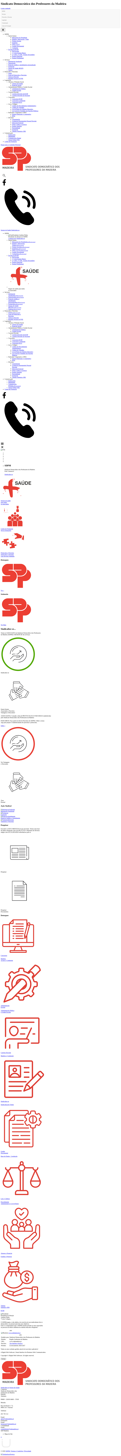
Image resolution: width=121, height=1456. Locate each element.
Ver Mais (3, 625)
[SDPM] (31, 1386)
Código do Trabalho (18, 107)
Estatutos (14, 43)
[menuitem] (7, 233)
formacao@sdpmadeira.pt (8, 1424)
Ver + (2, 590)
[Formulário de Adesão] (60, 654)
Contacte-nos (12, 238)
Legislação (4, 20)
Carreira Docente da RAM (20, 94)
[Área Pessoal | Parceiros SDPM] (60, 782)
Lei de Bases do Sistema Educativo (22, 109)
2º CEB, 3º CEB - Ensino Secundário (23, 54)
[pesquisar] (4, 178)
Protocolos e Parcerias (7, 17)
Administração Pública (19, 89)
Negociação (11, 63)
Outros (10, 70)
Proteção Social (16, 85)
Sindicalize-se (15, 230)
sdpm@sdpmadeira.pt (7, 1419)
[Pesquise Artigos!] (60, 853)
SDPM (3, 11)
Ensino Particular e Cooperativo (21, 114)
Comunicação (5, 23)
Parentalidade (16, 128)
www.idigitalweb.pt (14, 1333)
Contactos (15, 48)
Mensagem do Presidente (19, 37)
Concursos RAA (17, 102)
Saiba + (3, 726)
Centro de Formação (6, 26)
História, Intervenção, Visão (20, 39)
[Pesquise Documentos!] (60, 891)
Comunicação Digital (14, 138)
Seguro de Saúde (6, 230)
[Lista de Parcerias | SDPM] (60, 744)
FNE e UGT (16, 44)
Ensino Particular (17, 56)
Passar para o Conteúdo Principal (11, 145)
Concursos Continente (18, 100)
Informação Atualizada (15, 61)
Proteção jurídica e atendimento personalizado (22, 65)
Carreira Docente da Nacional (21, 95)
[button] (118, 11)
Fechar (3, 1359)
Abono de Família (17, 83)
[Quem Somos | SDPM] (60, 691)
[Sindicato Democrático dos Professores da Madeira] (31, 172)
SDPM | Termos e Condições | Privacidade (18, 1451)
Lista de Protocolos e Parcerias (17, 75)
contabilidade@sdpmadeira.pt (9, 1429)
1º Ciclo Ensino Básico (19, 53)
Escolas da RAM (13, 49)
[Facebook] (4, 186)
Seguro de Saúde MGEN (15, 68)
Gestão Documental (18, 46)
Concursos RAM (17, 99)
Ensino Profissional (18, 58)
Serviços (4, 14)
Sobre (10, 73)
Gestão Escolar (16, 90)
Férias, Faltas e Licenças (19, 124)
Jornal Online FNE (14, 140)
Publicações (11, 135)
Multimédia (11, 136)
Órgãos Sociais (16, 41)
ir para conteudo (5, 8)
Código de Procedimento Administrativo (24, 106)
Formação (11, 66)
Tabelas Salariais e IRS (19, 131)
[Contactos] (19, 228)
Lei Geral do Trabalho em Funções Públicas (25, 111)
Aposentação (16, 119)
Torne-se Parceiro (13, 77)
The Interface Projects (15, 1343)
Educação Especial (17, 123)
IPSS (13, 116)
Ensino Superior (17, 126)
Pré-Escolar (15, 51)
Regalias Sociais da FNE (15, 78)
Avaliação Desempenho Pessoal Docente (24, 121)
